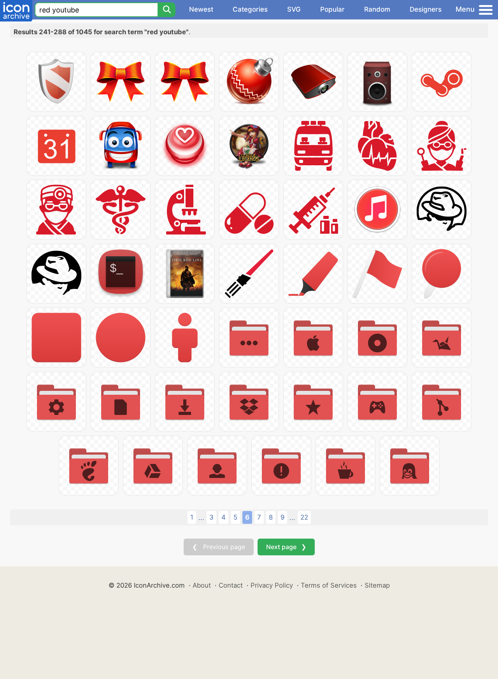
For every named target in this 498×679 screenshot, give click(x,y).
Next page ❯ (286, 547)
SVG (294, 9)
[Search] (166, 9)
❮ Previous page (218, 547)
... (201, 518)
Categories (250, 9)
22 (304, 517)
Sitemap (377, 585)
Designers (426, 9)
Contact (231, 585)
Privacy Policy (272, 585)
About (202, 585)
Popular (332, 9)
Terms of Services (329, 585)
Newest (201, 9)
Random (377, 9)
